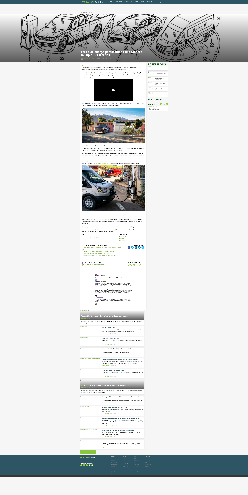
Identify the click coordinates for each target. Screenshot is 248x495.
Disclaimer (147, 466)
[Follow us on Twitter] (131, 265)
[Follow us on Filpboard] (140, 265)
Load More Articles (88, 452)
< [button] (161, 104)
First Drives (118, 2)
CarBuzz (92, 73)
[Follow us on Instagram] (134, 265)
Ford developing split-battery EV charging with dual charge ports (98, 251)
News (111, 2)
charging (84, 238)
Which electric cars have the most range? (113, 370)
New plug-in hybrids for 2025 (110, 327)
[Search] (163, 2)
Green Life (149, 2)
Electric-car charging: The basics (111, 338)
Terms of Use (148, 464)
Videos (124, 461)
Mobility (113, 461)
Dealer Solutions (126, 466)
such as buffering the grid (104, 163)
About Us (147, 459)
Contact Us (147, 461)
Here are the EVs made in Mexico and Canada (114, 407)
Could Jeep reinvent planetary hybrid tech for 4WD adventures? (120, 359)
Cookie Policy (148, 468)
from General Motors (109, 227)
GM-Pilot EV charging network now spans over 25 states (118, 430)
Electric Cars (128, 2)
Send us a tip (123, 236)
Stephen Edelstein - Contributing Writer (94, 264)
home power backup (87, 158)
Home (82, 12)
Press (146, 462)
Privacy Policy (148, 470)
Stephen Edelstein (89, 59)
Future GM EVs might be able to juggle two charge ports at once (97, 253)
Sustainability (114, 462)
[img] (129, 247)
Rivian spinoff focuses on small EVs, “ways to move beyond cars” (120, 397)
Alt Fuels (113, 470)
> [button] (166, 104)
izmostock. (133, 476)
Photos (124, 459)
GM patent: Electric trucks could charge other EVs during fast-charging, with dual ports (101, 248)
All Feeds (136, 459)
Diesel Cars (113, 472)
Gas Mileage (114, 464)
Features (113, 474)
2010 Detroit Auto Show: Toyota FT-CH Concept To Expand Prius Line (99, 255)
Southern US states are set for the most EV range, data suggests (120, 418)
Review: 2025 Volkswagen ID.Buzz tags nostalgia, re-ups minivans (104, 315)
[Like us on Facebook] (128, 265)
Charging (113, 459)
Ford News (98, 238)
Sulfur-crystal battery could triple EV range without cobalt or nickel (121, 441)
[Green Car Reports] (92, 2)
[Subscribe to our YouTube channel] (137, 265)
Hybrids (136, 2)
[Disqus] (113, 289)
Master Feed (136, 461)
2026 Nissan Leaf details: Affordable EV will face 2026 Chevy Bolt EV (105, 385)
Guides (142, 2)
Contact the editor (124, 240)
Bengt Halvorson (84, 318)
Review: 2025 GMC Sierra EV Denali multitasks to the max (118, 349)
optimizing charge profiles (102, 219)
